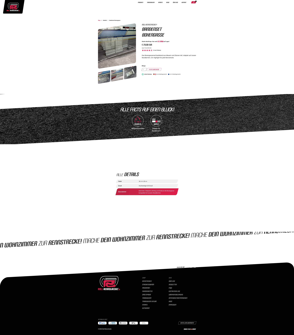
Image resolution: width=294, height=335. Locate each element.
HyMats (160, 2)
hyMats (144, 305)
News (167, 2)
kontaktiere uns (174, 291)
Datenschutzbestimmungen (178, 298)
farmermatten (147, 291)
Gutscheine (145, 308)
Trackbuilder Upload (149, 301)
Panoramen (146, 288)
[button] (193, 2)
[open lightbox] (117, 46)
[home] (110, 2)
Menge (143, 66)
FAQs (170, 288)
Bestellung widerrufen (187, 323)
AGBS (170, 301)
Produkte (140, 2)
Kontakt (184, 2)
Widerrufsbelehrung (176, 295)
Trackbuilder (150, 2)
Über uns (175, 2)
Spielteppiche (146, 295)
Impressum (172, 305)
